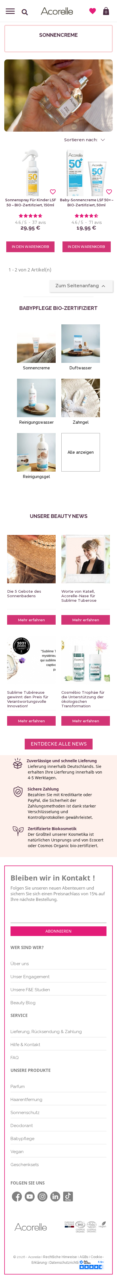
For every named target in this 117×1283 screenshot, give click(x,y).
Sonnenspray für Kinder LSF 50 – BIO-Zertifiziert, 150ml (30, 202)
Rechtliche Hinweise (60, 1257)
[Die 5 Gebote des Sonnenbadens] (31, 559)
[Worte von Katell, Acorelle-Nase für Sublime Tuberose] (85, 559)
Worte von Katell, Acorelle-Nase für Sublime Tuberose (79, 596)
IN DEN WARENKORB (30, 247)
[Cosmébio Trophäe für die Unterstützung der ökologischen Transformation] (85, 660)
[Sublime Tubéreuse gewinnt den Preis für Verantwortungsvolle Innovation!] (31, 660)
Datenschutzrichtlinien (67, 1263)
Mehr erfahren (31, 620)
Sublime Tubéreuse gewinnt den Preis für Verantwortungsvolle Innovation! (27, 699)
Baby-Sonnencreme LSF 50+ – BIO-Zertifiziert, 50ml (86, 202)
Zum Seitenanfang (81, 286)
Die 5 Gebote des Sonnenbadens (24, 593)
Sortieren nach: (81, 139)
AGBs (84, 1257)
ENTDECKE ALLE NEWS (59, 744)
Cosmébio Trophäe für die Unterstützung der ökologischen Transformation (83, 699)
